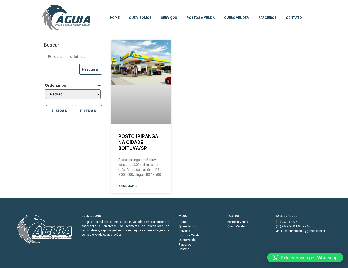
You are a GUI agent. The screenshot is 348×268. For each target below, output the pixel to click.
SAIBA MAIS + (127, 186)
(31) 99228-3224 (286, 222)
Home (115, 18)
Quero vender (236, 18)
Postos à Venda (201, 18)
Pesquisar (90, 69)
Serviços (169, 18)
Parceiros (267, 18)
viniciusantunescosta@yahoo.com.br (300, 231)
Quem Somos (140, 18)
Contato (294, 18)
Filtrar (88, 111)
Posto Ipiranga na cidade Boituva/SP (138, 142)
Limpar (59, 111)
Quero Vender (236, 226)
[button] (305, 257)
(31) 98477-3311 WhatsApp (293, 226)
